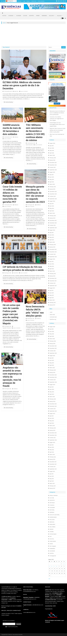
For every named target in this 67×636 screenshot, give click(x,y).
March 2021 (52, 300)
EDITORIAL (52, 510)
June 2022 (52, 263)
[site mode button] (62, 18)
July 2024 (52, 203)
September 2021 (53, 285)
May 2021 (52, 295)
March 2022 (52, 271)
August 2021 (52, 288)
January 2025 (52, 189)
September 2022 (53, 256)
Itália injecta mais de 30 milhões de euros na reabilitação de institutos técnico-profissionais (57, 112)
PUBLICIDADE (53, 541)
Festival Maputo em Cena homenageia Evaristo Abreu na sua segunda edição (57, 124)
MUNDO (51, 529)
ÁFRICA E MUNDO (41, 1)
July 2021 (52, 290)
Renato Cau (16, 91)
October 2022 (53, 254)
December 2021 (53, 278)
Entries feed (52, 314)
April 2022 (52, 268)
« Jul (49, 578)
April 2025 (52, 181)
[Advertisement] (33, 35)
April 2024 (52, 210)
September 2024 (53, 198)
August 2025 (52, 172)
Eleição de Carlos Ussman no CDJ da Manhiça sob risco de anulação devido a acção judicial (57, 130)
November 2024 (53, 194)
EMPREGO (52, 512)
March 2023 (52, 242)
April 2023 (52, 239)
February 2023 (53, 244)
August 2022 (52, 259)
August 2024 (52, 201)
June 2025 (52, 177)
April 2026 (52, 153)
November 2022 (53, 251)
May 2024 (52, 208)
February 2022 (53, 273)
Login (24, 1)
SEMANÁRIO (44, 15)
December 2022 (53, 249)
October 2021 (53, 283)
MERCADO (52, 522)
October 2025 (53, 167)
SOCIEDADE (10, 15)
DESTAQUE (52, 502)
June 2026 (52, 148)
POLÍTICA (4, 15)
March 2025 (52, 184)
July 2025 (52, 174)
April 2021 (52, 297)
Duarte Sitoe (15, 272)
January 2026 (52, 160)
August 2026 (52, 143)
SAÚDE (51, 543)
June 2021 (52, 292)
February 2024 (53, 215)
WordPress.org (53, 319)
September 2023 (53, 227)
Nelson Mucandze (29, 144)
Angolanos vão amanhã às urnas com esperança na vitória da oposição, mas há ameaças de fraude (12, 376)
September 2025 (53, 169)
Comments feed (53, 317)
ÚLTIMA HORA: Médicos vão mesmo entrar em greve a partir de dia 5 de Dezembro (22, 85)
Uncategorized (53, 555)
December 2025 (53, 162)
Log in (51, 312)
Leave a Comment (24, 91)
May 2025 (52, 179)
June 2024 (52, 206)
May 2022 (52, 266)
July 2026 (52, 145)
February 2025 (53, 186)
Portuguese (10, 0)
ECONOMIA (18, 15)
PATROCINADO (53, 534)
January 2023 (52, 247)
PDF (51, 536)
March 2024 (52, 213)
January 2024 (52, 218)
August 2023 (52, 230)
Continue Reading (9, 102)
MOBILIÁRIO (52, 524)
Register (28, 1)
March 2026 (52, 155)
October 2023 (53, 225)
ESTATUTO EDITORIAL (18, 1)
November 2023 (53, 222)
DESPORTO (31, 15)
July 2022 (52, 261)
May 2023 (52, 237)
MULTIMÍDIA (52, 526)
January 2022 (52, 276)
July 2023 (52, 232)
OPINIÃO (38, 15)
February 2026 (53, 157)
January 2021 (52, 305)
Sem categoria (53, 546)
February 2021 (53, 302)
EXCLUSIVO (51, 15)
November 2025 (53, 165)
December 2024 (53, 191)
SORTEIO (52, 553)
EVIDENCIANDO (53, 517)
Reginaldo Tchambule (7, 327)
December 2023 (53, 220)
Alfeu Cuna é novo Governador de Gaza (57, 135)
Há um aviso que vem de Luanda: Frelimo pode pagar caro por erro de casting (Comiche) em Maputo (11, 314)
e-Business (59, 15)
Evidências (16, 137)
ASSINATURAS (33, 1)
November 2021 (53, 280)
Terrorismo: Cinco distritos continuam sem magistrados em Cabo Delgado (57, 118)
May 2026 (52, 150)
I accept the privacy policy (12, 626)
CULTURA (25, 15)
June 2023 (52, 235)
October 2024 (53, 196)
